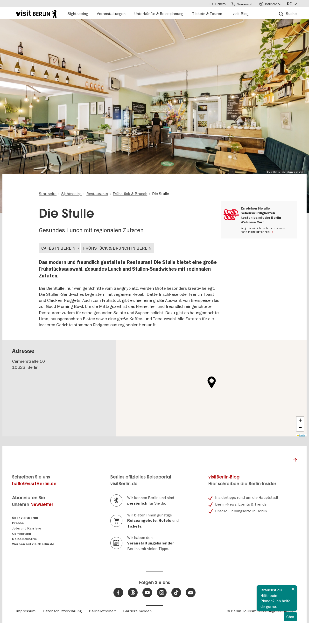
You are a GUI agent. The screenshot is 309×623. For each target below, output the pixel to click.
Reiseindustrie (24, 539)
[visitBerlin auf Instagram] (162, 592)
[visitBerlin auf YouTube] (147, 592)
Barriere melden (137, 611)
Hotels (165, 520)
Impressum (25, 611)
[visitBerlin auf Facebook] (118, 592)
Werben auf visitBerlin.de (33, 544)
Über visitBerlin (25, 518)
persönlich (137, 503)
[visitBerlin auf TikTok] (176, 592)
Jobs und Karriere (26, 528)
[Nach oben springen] (295, 461)
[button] (211, 382)
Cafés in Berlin (58, 248)
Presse (18, 523)
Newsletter (41, 504)
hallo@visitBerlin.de (34, 484)
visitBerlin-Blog (223, 477)
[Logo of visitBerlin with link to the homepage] (36, 13)
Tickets (134, 526)
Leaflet (302, 435)
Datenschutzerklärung (62, 611)
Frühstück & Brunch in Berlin (117, 248)
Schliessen (293, 589)
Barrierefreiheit (102, 611)
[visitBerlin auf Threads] (133, 592)
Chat (290, 616)
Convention (21, 534)
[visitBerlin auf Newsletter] (191, 592)
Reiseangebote (142, 520)
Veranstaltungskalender (150, 543)
